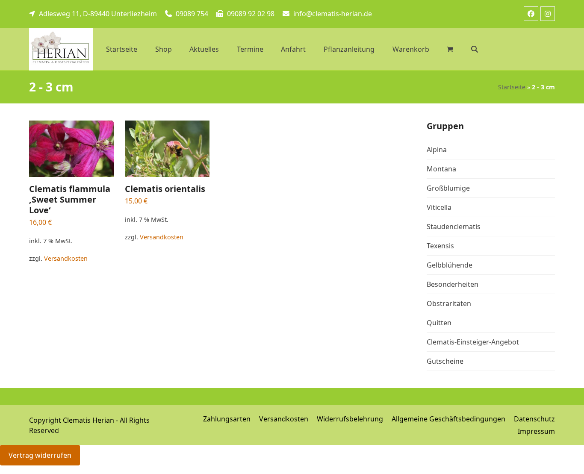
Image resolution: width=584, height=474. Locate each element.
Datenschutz (534, 419)
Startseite (511, 87)
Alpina (437, 149)
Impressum (536, 431)
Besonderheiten (452, 284)
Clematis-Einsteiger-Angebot (473, 342)
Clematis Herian (88, 420)
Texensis (440, 245)
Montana (441, 169)
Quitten (439, 322)
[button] (474, 49)
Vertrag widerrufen (40, 455)
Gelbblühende (449, 265)
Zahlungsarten (227, 419)
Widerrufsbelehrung (350, 419)
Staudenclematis (454, 226)
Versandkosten (66, 258)
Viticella (439, 207)
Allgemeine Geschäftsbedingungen (448, 419)
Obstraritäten (449, 303)
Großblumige (448, 188)
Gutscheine (445, 361)
